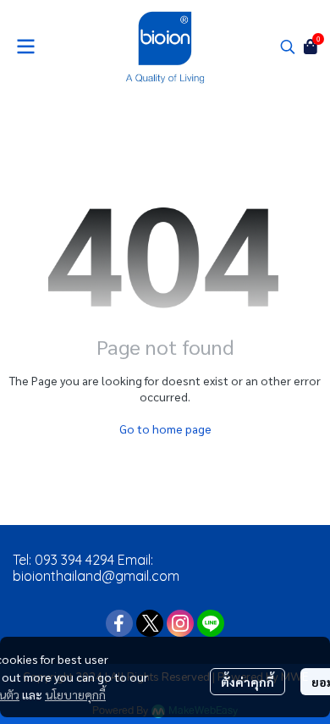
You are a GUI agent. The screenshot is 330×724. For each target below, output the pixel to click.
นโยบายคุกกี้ (75, 694)
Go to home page (165, 428)
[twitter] (149, 623)
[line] (210, 623)
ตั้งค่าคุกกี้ (247, 681)
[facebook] (119, 623)
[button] (288, 46)
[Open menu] (25, 47)
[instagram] (180, 623)
